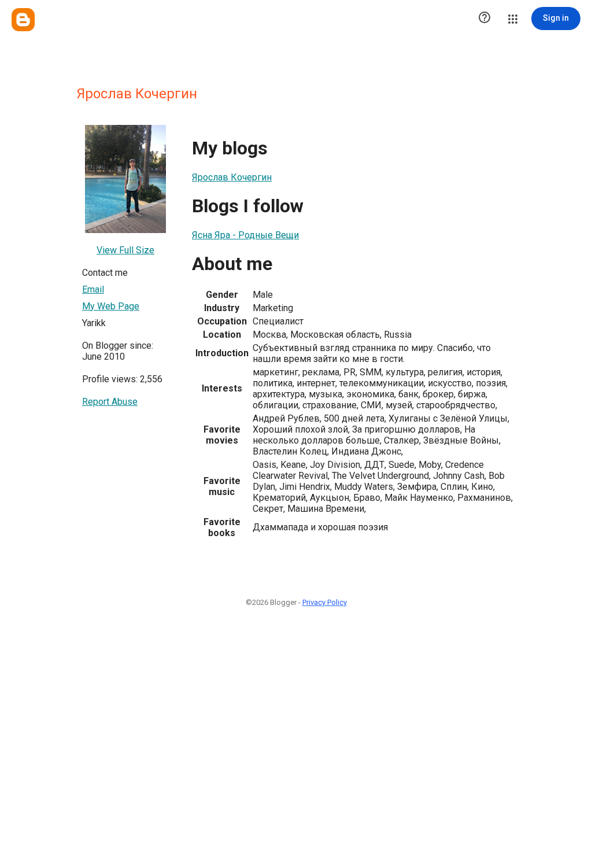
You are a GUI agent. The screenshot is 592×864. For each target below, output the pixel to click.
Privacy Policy (324, 602)
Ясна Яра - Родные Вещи (245, 235)
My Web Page (110, 306)
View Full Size (125, 250)
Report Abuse (110, 401)
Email (93, 289)
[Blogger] (23, 19)
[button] (484, 18)
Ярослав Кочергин (232, 177)
